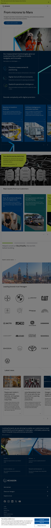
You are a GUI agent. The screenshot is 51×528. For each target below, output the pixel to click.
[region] (25, 522)
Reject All (42, 522)
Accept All (42, 519)
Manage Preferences (42, 525)
